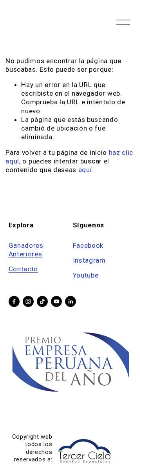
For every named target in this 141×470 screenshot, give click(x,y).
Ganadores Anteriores (26, 249)
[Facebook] (14, 301)
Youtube (86, 275)
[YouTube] (56, 301)
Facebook (88, 245)
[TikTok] (42, 301)
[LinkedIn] (70, 301)
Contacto (23, 269)
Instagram (89, 260)
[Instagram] (28, 301)
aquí (85, 170)
